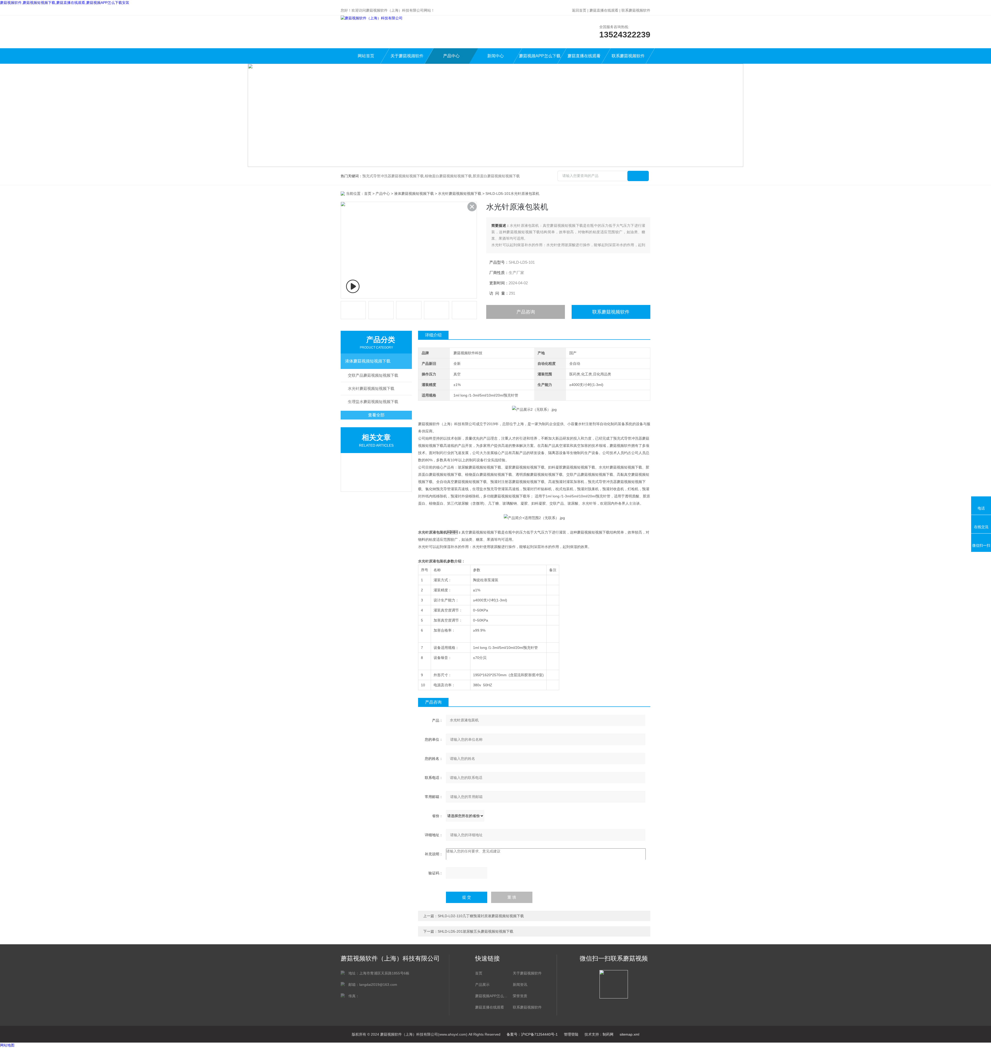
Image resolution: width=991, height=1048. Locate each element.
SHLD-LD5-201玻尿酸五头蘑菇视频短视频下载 (475, 931)
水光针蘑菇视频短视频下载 (459, 193)
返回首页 (579, 10)
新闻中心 (495, 56)
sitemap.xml (629, 1034)
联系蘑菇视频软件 (635, 10)
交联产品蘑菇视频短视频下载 (373, 375)
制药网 (608, 1034)
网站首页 (366, 56)
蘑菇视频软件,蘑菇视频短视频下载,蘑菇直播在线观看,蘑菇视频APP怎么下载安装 (64, 3)
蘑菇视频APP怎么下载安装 (540, 59)
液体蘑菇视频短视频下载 (414, 193)
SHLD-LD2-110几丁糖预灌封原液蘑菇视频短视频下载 (481, 916)
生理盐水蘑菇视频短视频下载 (373, 401)
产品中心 (451, 56)
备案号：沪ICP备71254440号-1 (532, 1034)
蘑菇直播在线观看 (603, 10)
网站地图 (7, 1045)
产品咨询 (525, 312)
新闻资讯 (520, 984)
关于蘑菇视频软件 (406, 56)
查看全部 (376, 415)
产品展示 (482, 984)
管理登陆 (571, 1034)
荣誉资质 (520, 996)
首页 (367, 193)
